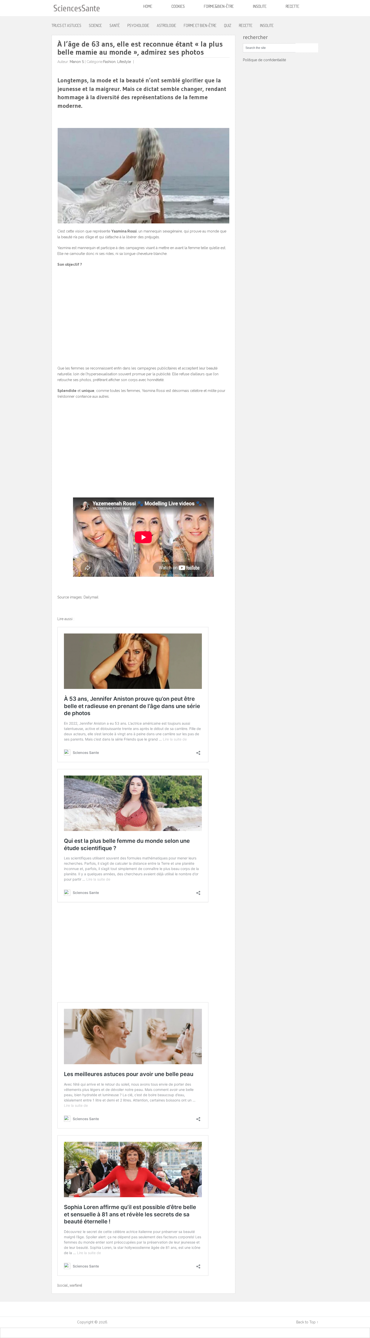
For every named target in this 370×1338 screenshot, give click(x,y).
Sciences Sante (64, 1322)
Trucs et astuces (66, 25)
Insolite (267, 25)
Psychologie (138, 25)
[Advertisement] (143, 319)
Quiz (227, 25)
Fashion (109, 62)
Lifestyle (124, 62)
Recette (245, 25)
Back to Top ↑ (307, 1322)
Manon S (77, 62)
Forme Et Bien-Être (200, 25)
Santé (114, 25)
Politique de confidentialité (264, 60)
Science (95, 25)
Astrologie (166, 25)
